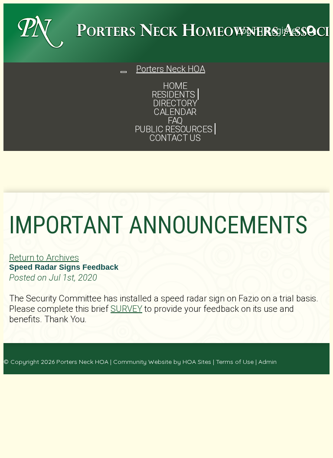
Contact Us (175, 138)
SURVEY (126, 309)
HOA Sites (197, 362)
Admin (267, 362)
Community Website (142, 362)
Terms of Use (235, 362)
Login (247, 30)
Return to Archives (44, 257)
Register (282, 30)
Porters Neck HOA (82, 362)
